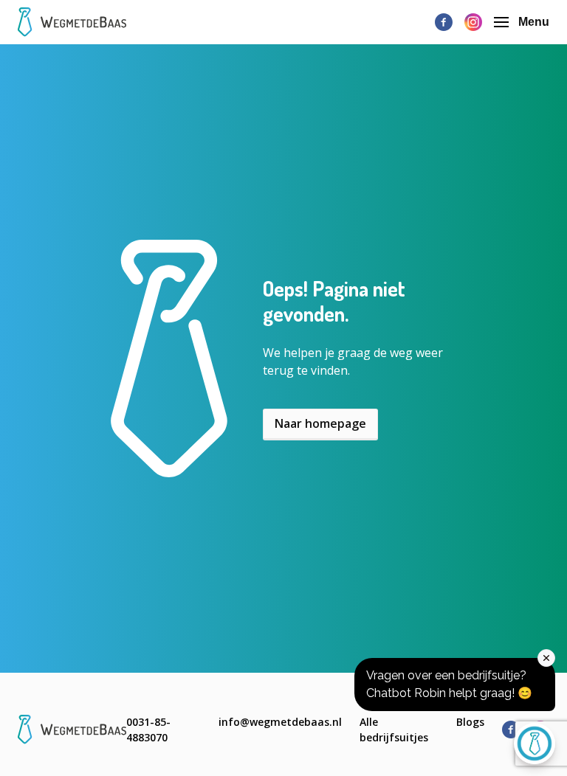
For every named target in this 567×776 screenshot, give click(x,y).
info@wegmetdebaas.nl (280, 722)
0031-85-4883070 (148, 729)
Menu (533, 21)
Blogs (470, 722)
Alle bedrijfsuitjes (394, 729)
